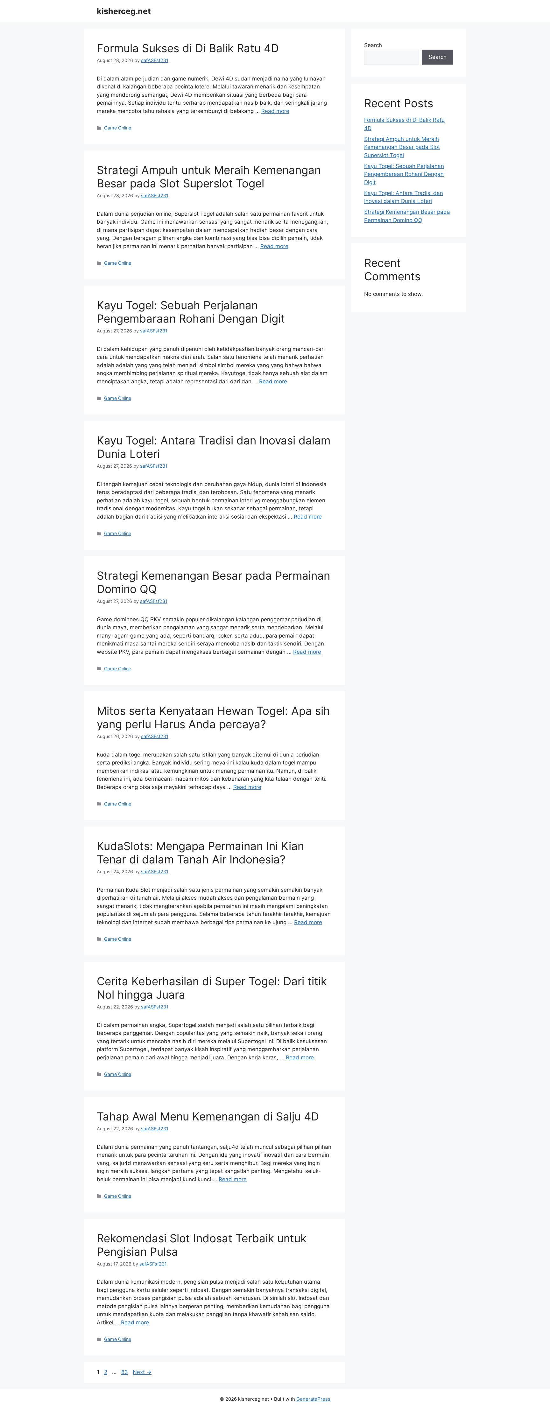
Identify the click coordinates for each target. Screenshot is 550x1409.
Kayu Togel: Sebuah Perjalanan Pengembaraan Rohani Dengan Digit (191, 311)
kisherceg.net (124, 11)
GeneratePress (313, 1399)
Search (373, 45)
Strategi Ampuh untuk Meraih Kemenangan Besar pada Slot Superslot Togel (209, 176)
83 (125, 1372)
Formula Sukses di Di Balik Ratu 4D (188, 48)
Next (142, 1372)
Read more (275, 111)
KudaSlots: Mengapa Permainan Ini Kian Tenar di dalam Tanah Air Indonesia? (200, 852)
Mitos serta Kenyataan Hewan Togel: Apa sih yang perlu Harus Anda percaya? (213, 717)
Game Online (117, 127)
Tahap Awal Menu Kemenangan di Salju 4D (208, 1116)
